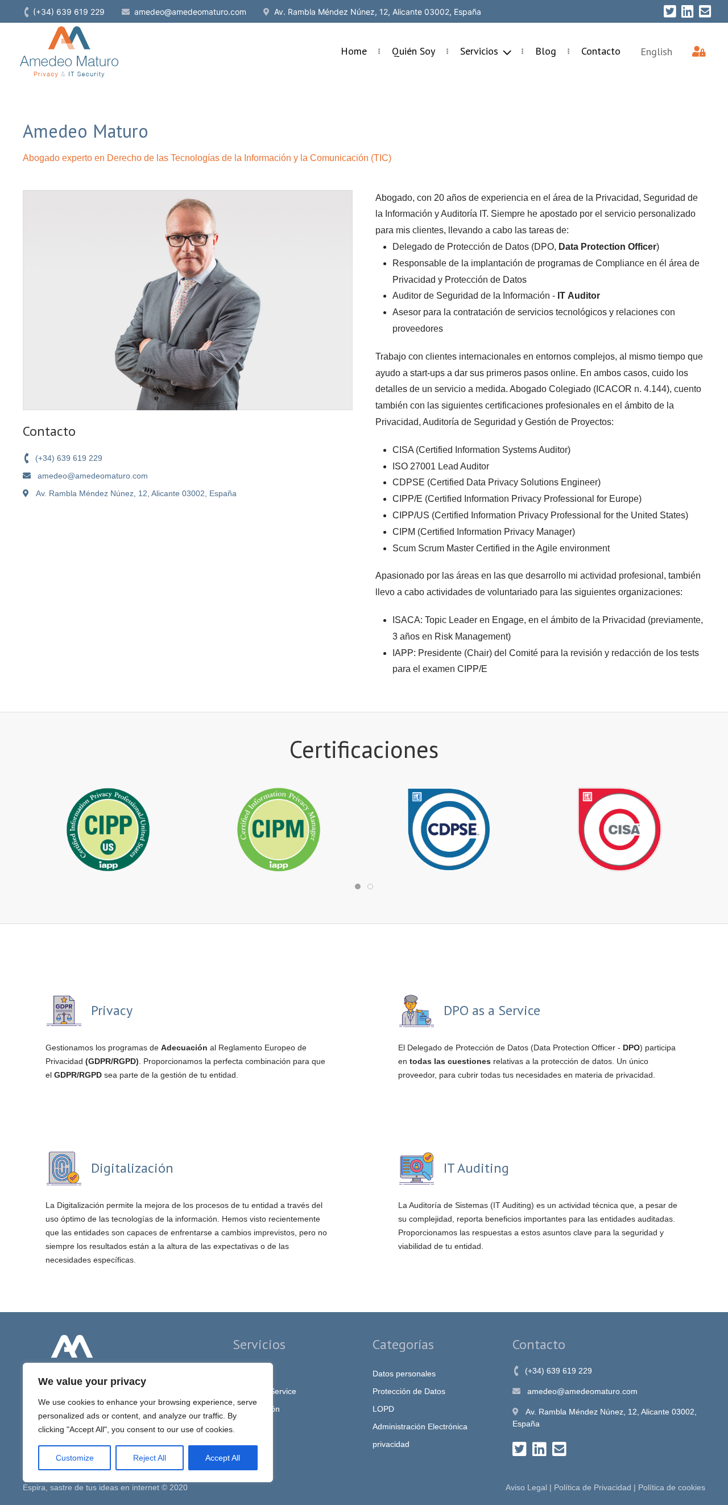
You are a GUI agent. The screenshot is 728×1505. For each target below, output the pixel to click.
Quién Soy (413, 50)
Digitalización (256, 1408)
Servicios (480, 50)
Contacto (601, 50)
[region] (148, 1422)
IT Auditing (252, 1426)
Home (354, 50)
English (656, 51)
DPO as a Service (264, 1391)
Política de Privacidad (592, 1487)
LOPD (383, 1408)
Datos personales (404, 1373)
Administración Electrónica (420, 1426)
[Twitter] (670, 11)
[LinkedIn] (687, 11)
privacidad (391, 1444)
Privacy (246, 1373)
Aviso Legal (526, 1487)
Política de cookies (671, 1487)
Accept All (222, 1457)
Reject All (149, 1457)
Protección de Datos (409, 1391)
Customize (75, 1457)
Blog (545, 50)
